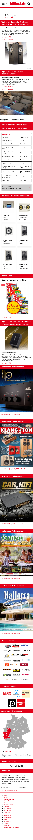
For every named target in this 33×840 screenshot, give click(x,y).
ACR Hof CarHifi (16, 766)
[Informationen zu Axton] (24, 645)
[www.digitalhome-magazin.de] (7, 697)
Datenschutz (8, 821)
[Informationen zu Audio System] (15, 646)
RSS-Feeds (7, 808)
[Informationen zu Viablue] (7, 681)
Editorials (7, 812)
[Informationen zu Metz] (24, 664)
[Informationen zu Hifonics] (26, 660)
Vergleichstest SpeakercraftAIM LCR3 (23, 217)
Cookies (6, 823)
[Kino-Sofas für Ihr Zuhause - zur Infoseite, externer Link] (16, 103)
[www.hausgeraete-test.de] (16, 697)
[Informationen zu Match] (14, 664)
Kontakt (6, 825)
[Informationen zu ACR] (7, 646)
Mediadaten (8, 818)
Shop (5, 795)
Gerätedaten (8, 803)
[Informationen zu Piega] (26, 670)
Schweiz (8, 752)
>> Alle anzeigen (7, 40)
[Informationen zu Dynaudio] (16, 651)
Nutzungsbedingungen (11, 827)
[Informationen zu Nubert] (16, 670)
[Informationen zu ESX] (7, 656)
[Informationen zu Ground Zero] (7, 661)
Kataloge (6, 807)
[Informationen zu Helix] (16, 661)
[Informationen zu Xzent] (16, 680)
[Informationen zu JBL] (7, 665)
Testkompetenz (9, 799)
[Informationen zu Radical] (7, 675)
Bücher (6, 797)
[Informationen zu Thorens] (26, 675)
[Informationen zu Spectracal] (16, 675)
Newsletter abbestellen (9, 790)
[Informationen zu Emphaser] (26, 651)
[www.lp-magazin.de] (12, 707)
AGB (5, 819)
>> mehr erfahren (7, 317)
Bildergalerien (8, 805)
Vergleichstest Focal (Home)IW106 (23, 242)
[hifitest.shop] (21, 707)
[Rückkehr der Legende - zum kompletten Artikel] (16, 54)
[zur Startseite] (17, 4)
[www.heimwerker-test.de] (26, 697)
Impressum (7, 816)
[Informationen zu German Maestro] (24, 655)
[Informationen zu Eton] (15, 655)
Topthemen (7, 810)
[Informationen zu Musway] (7, 670)
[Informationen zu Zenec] (25, 680)
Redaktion (7, 801)
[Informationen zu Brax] (7, 651)
